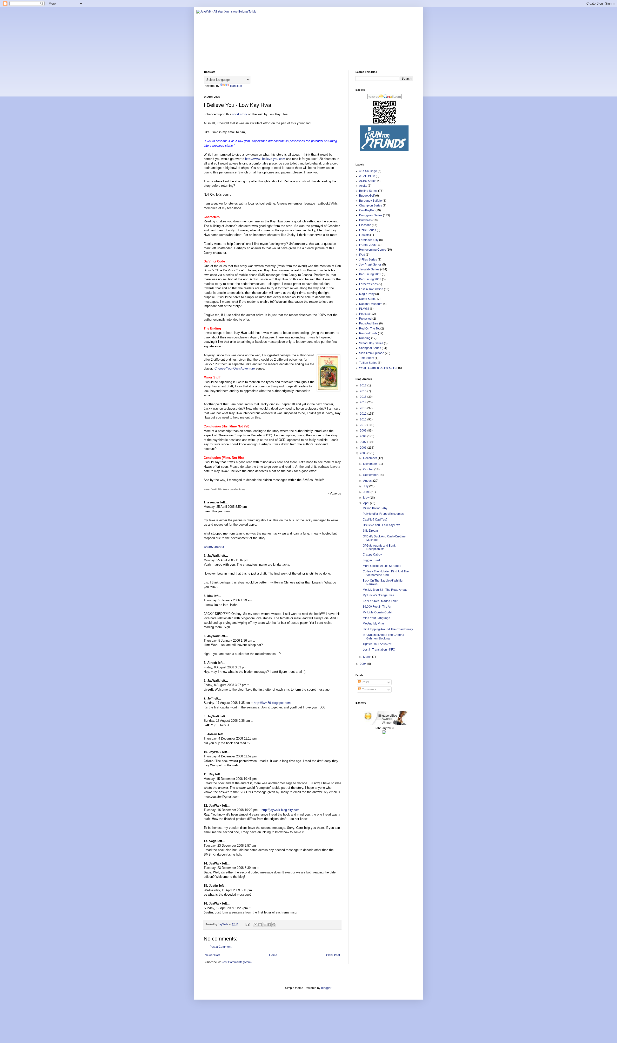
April (366, 503)
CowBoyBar (367, 210)
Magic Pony (367, 294)
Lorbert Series (368, 284)
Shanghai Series (370, 348)
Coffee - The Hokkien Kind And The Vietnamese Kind (386, 573)
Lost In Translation (371, 289)
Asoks (363, 185)
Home (273, 955)
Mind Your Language (376, 618)
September (370, 475)
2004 (363, 664)
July (366, 486)
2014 (363, 402)
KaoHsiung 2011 (370, 274)
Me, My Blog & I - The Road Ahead (385, 589)
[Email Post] (247, 924)
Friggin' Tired (371, 560)
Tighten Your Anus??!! (377, 644)
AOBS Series (367, 181)
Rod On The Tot (369, 328)
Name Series (367, 299)
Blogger (326, 988)
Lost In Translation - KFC (379, 649)
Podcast (364, 314)
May (366, 497)
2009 (363, 430)
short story (239, 114)
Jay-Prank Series (370, 264)
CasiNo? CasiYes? (375, 519)
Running (364, 338)
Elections (365, 225)
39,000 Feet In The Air (377, 606)
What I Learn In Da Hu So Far (378, 368)
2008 (363, 436)
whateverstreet (214, 547)
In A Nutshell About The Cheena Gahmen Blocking (383, 636)
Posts (365, 682)
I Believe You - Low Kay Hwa (381, 525)
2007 (363, 442)
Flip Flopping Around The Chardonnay (388, 629)
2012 (363, 413)
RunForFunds (368, 333)
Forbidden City (368, 240)
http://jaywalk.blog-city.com (281, 810)
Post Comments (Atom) (236, 962)
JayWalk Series (369, 269)
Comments (368, 689)
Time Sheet (366, 358)
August (368, 480)
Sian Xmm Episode (371, 353)
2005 (363, 453)
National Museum (370, 304)
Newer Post (212, 955)
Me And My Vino (373, 623)
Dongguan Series (370, 215)
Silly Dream (370, 530)
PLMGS (364, 308)
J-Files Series (368, 259)
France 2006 (367, 245)
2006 (363, 447)
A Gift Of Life (367, 176)
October (368, 469)
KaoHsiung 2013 (370, 279)
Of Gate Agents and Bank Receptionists (379, 547)
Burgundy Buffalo (370, 200)
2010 (363, 425)
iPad (362, 254)
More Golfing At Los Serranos (382, 566)
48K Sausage (368, 171)
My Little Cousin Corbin (378, 612)
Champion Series (370, 205)
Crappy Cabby (372, 554)
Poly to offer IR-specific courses (383, 513)
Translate (236, 86)
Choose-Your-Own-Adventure (235, 368)
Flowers (364, 235)
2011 (363, 419)
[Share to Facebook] (269, 924)
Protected (365, 318)
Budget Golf (367, 195)
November (370, 464)
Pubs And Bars (368, 323)
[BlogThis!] (260, 924)
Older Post (333, 955)
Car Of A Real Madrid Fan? (380, 601)
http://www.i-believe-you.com (265, 159)
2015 (363, 396)
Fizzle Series (367, 230)
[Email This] (255, 924)
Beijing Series (368, 190)
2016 (363, 391)
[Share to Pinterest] (273, 924)
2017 (363, 385)
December (370, 458)
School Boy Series (371, 343)
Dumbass (365, 220)
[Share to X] (264, 924)
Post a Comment (220, 946)
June (366, 492)
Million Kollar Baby (375, 508)
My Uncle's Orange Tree (378, 595)
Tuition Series (368, 362)
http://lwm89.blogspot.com (272, 703)
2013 (363, 408)
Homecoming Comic (372, 249)
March (367, 657)
